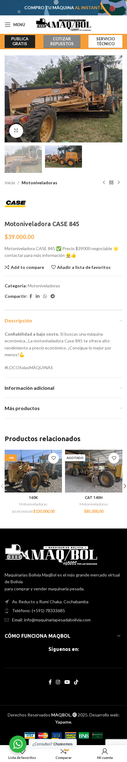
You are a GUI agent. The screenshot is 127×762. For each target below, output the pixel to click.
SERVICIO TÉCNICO (105, 41)
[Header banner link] (63, 7)
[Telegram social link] (53, 296)
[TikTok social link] (76, 682)
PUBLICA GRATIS (19, 41)
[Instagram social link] (58, 682)
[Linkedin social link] (37, 296)
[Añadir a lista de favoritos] (53, 458)
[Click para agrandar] (16, 131)
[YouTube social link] (67, 682)
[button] (11, 99)
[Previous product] (104, 182)
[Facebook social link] (30, 296)
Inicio (10, 182)
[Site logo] (63, 24)
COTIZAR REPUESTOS (62, 41)
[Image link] (51, 554)
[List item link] (63, 610)
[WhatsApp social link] (45, 296)
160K (33, 497)
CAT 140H (94, 497)
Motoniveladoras (39, 182)
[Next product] (118, 182)
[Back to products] (111, 182)
